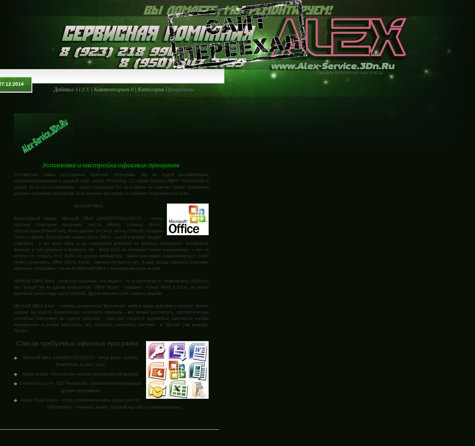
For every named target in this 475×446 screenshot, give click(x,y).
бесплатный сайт (352, 72)
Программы (179, 89)
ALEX (82, 89)
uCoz (378, 72)
